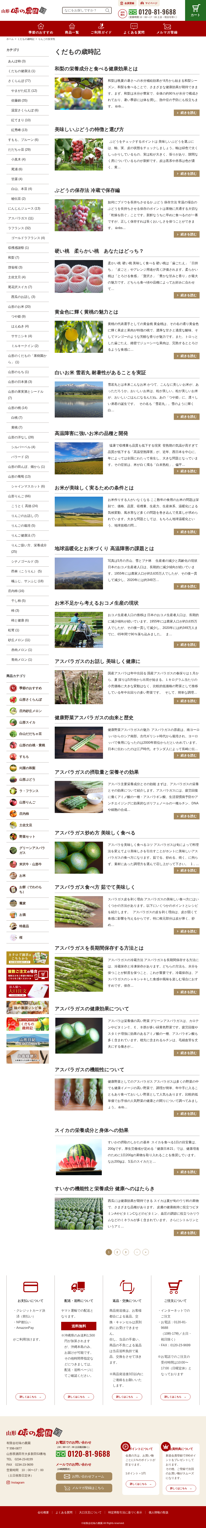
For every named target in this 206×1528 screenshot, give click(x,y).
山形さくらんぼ (30, 699)
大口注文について (90, 1512)
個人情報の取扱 (158, 1512)
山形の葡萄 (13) (19, 476)
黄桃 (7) (16, 427)
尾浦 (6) (16, 169)
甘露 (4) (16, 179)
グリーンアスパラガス (32, 850)
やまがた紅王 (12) (24, 90)
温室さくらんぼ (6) (24, 110)
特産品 (24, 926)
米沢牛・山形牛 (30, 864)
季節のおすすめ (30, 688)
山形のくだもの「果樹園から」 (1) (27, 359)
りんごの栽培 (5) (23, 525)
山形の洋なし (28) (21, 437)
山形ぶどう (27, 779)
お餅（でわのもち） (30, 889)
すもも (24, 756)
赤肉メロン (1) (21, 650)
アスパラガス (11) (20, 218)
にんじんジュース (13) (24, 208)
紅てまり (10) (21, 120)
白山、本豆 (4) (21, 189)
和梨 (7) (13, 257)
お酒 (22, 914)
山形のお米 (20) (19, 306)
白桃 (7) (16, 417)
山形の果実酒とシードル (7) (25, 395)
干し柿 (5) (18, 600)
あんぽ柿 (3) (17, 61)
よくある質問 (64, 1512)
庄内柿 (24, 813)
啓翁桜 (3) (15, 267)
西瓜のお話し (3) (23, 297)
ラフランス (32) (19, 228)
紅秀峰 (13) (19, 130)
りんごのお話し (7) (24, 515)
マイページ (151, 3)
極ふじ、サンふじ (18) (27, 581)
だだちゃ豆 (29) (19, 149)
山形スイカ (27, 722)
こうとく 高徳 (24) (24, 506)
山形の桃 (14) (17, 407)
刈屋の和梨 (27, 768)
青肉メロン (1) (21, 659)
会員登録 (129, 3)
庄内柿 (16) (16, 591)
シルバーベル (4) (23, 447)
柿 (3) (15, 610)
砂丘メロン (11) (19, 640)
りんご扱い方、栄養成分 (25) (29, 548)
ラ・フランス (29, 791)
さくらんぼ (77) (19, 81)
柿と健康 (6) (20, 620)
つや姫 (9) (18, 316)
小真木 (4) (18, 159)
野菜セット (27, 836)
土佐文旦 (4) (17, 277)
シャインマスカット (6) (28, 486)
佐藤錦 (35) (19, 100)
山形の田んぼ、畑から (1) (26, 466)
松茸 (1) (13, 630)
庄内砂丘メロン (30, 711)
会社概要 (43, 1512)
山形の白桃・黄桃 (32, 745)
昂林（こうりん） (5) (26, 571)
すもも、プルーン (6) (23, 139)
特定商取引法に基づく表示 (125, 1512)
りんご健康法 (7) (23, 535)
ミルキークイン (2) (24, 346)
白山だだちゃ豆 (30, 733)
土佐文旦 (25, 825)
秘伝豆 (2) (18, 198)
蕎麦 (22, 903)
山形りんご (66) (19, 496)
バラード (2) (20, 457)
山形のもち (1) (18, 372)
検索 (107, 10)
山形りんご (27, 802)
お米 (22, 875)
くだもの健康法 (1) (21, 71)
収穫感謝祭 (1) (18, 247)
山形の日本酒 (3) (20, 381)
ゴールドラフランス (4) (28, 238)
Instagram (18, 1482)
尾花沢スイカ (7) (20, 287)
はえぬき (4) (20, 326)
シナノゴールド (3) (24, 561)
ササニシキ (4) (21, 336)
